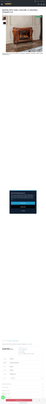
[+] (4, 400)
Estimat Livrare (7, 390)
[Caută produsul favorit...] (41, 4)
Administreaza (23, 206)
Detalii (12, 199)
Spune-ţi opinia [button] (15, 340)
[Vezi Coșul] (44, 4)
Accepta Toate (23, 203)
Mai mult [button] (30, 344)
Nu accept (23, 210)
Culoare (4, 378)
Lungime (4, 358)
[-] (1, 400)
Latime (4, 366)
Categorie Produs (5, 363)
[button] (4, 15)
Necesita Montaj (7, 393)
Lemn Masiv (6, 387)
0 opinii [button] (9, 340)
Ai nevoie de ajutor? (8, 397)
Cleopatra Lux (24, 349)
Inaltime (4, 370)
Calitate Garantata (7, 384)
